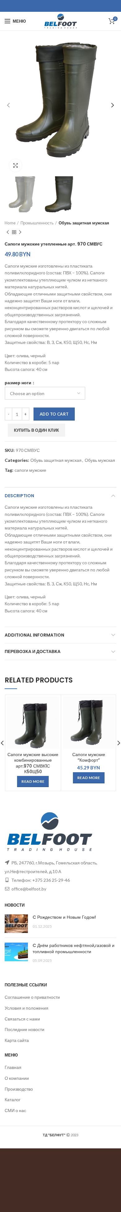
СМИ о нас (15, 1110)
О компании (17, 1078)
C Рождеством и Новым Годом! (64, 917)
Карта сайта (17, 1040)
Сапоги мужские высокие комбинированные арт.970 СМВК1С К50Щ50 (32, 763)
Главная (13, 1067)
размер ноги (18, 383)
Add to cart (54, 414)
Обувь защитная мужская (84, 222)
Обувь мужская (100, 460)
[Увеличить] (15, 165)
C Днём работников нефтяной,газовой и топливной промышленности (73, 948)
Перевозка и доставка (32, 651)
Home (10, 222)
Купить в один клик (36, 430)
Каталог (12, 1099)
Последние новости (24, 1029)
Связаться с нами (22, 1018)
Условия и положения (26, 1008)
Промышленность (37, 222)
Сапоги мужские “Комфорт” (88, 757)
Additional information (34, 635)
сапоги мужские (30, 470)
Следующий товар (20, 232)
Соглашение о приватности (32, 997)
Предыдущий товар (8, 232)
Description (19, 496)
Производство (19, 1089)
